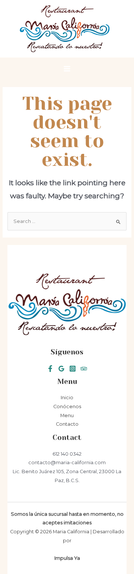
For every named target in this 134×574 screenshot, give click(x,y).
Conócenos (67, 406)
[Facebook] (50, 368)
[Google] (61, 368)
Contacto (67, 424)
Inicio (67, 397)
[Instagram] (72, 368)
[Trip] (83, 368)
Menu (67, 415)
